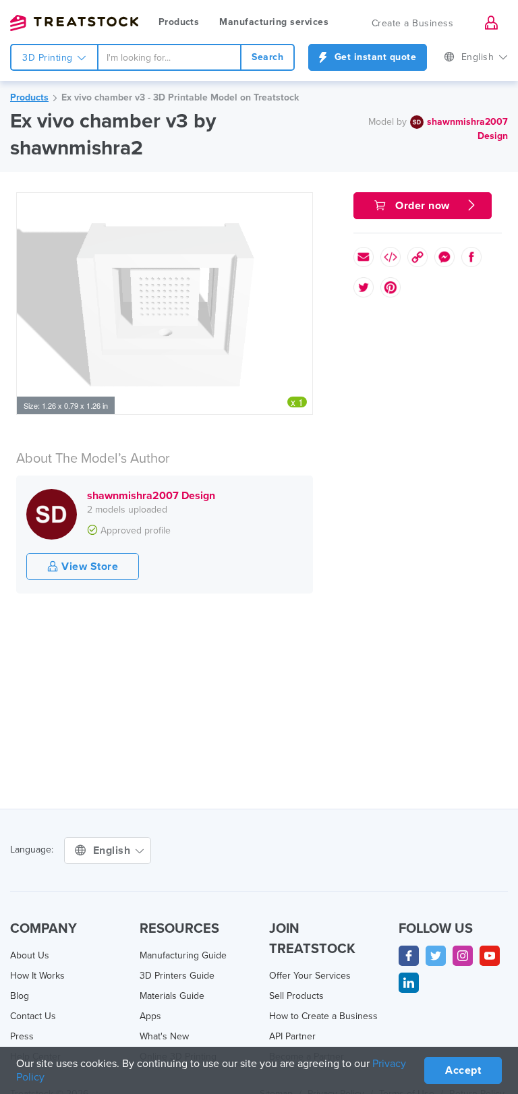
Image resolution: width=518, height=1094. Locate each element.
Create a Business (413, 23)
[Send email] (363, 257)
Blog (19, 996)
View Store (89, 566)
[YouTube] (490, 956)
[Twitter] (436, 956)
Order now (423, 205)
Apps (150, 1016)
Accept (463, 1070)
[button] (300, 205)
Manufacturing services (273, 22)
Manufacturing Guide (183, 955)
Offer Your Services (310, 975)
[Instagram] (463, 956)
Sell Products (296, 996)
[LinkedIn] (409, 983)
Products (179, 22)
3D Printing (49, 57)
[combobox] (169, 57)
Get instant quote (373, 57)
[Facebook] (409, 956)
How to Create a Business (323, 1016)
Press (22, 1036)
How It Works (37, 975)
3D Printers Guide (177, 975)
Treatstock (74, 23)
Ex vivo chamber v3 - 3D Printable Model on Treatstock (180, 97)
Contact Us (33, 1016)
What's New (164, 1036)
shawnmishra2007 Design (151, 495)
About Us (29, 955)
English (479, 57)
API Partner (292, 1036)
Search (267, 57)
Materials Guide (172, 996)
